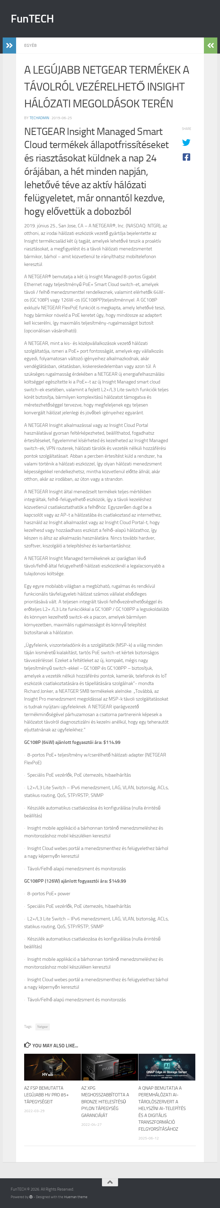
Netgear (42, 1027)
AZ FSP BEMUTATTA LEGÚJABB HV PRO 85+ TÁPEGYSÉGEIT (46, 1094)
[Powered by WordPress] (31, 1197)
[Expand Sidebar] (9, 45)
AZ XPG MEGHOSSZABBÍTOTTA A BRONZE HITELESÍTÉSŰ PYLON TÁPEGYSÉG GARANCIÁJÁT (105, 1101)
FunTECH (32, 18)
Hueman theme (75, 1197)
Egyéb (30, 45)
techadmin (39, 118)
